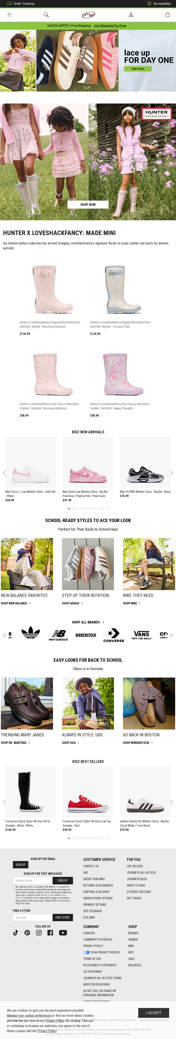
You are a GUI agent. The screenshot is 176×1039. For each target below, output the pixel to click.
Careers (89, 933)
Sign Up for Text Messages (43, 873)
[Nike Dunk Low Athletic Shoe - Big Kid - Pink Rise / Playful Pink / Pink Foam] (88, 462)
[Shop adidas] (88, 564)
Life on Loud (135, 866)
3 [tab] (77, 508)
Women (133, 939)
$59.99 (67, 830)
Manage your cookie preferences (29, 1016)
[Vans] (141, 635)
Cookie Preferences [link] (96, 1001)
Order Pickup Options (98, 898)
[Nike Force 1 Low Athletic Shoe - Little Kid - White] (30, 462)
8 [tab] (98, 508)
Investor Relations (96, 984)
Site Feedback (92, 911)
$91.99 (67, 500)
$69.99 (9, 500)
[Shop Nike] (149, 564)
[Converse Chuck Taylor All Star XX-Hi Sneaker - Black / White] (30, 792)
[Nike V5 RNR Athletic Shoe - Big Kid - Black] (145, 462)
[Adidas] (30, 632)
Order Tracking (24, 3)
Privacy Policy (93, 946)
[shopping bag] (167, 15)
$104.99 (10, 830)
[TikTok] (17, 932)
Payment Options (94, 904)
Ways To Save (136, 885)
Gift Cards (134, 898)
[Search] (46, 15)
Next (170, 473)
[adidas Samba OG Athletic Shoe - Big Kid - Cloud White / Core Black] (145, 792)
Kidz (131, 952)
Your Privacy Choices (105, 952)
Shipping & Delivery (96, 892)
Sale (131, 959)
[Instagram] (40, 932)
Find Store (63, 917)
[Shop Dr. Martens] (27, 704)
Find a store (21, 910)
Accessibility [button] (162, 3)
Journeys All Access (141, 872)
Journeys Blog (137, 879)
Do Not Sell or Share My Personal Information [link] (99, 993)
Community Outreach (97, 939)
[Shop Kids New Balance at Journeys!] (58, 635)
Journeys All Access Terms (102, 978)
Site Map (89, 917)
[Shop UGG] (88, 704)
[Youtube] (64, 932)
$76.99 (124, 496)
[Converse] (114, 635)
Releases (134, 965)
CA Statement (92, 971)
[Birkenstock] (86, 635)
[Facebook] (51, 932)
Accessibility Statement (100, 965)
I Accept (153, 1013)
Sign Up (21, 864)
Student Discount (139, 892)
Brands (133, 933)
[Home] (88, 15)
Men (131, 946)
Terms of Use (92, 959)
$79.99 (124, 830)
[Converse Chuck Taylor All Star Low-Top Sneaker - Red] (88, 792)
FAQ (85, 872)
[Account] (131, 15)
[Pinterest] (28, 932)
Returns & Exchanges (98, 885)
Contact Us (91, 866)
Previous (7, 474)
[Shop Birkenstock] (149, 704)
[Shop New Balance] (27, 564)
